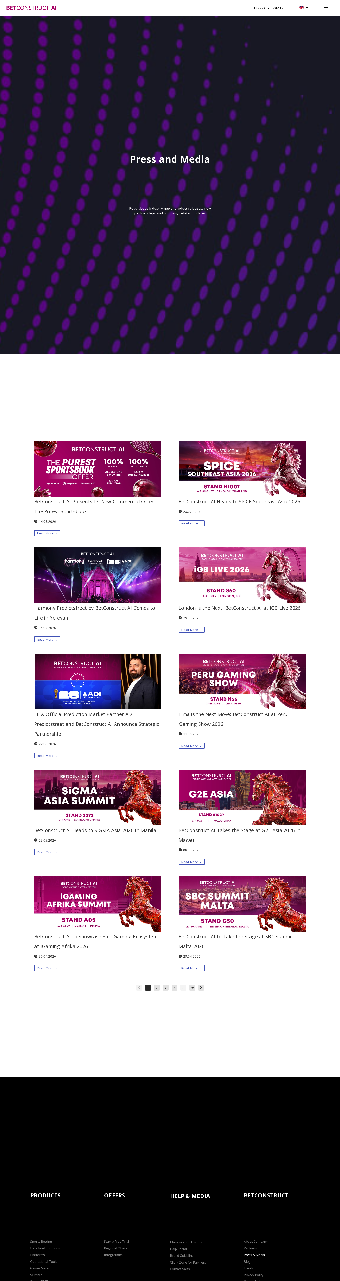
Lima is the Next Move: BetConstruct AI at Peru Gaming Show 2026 (233, 719)
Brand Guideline (182, 1255)
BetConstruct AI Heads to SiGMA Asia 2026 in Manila (95, 830)
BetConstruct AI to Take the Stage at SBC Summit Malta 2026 (236, 941)
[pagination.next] (201, 988)
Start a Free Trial (116, 1241)
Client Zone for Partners (188, 1262)
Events (278, 8)
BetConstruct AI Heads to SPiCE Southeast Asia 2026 (239, 501)
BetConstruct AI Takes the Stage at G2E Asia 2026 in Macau (239, 835)
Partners (250, 1248)
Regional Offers (115, 1248)
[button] (303, 8)
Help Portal (178, 1249)
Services (36, 1275)
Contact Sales (180, 1269)
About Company (256, 1241)
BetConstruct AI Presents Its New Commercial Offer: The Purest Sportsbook (94, 506)
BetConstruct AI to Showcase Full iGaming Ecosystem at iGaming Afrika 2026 (96, 941)
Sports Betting (41, 1241)
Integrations (113, 1255)
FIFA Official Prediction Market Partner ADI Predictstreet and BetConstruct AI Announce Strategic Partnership (96, 724)
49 (192, 987)
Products (261, 8)
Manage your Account (186, 1242)
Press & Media (254, 1255)
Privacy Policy (253, 1275)
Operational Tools (43, 1261)
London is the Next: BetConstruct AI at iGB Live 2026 (240, 607)
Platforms (37, 1255)
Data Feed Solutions (45, 1248)
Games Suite (39, 1268)
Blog (247, 1261)
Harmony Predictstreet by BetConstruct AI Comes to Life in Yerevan (94, 612)
